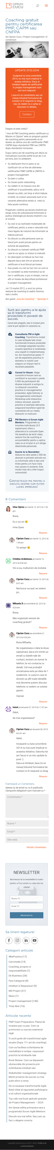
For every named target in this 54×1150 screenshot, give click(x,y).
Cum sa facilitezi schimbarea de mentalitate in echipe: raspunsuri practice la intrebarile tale (26, 1051)
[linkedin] (27, 941)
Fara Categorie (17, 980)
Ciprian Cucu (14, 36)
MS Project (15, 990)
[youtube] (35, 941)
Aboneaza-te (27, 915)
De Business (15, 975)
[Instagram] (18, 941)
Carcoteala (14, 961)
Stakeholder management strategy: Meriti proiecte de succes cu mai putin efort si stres (28, 1077)
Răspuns (43, 533)
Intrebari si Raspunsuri (21, 985)
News (12, 995)
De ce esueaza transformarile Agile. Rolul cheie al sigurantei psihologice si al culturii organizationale (28, 1089)
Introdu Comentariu (36, 847)
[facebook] (9, 941)
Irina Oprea (18, 507)
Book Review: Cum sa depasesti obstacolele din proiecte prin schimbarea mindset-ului (26, 1064)
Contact (27, 114)
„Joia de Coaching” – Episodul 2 (32, 299)
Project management (33, 36)
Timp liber (14, 1006)
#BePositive (15, 956)
